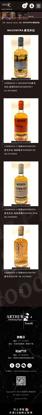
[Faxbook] (12, 365)
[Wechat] (23, 365)
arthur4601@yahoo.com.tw (25, 371)
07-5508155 (24, 355)
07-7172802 (24, 341)
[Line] (18, 365)
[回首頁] (7, 6)
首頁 (3, 22)
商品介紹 (9, 22)
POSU (25, 399)
